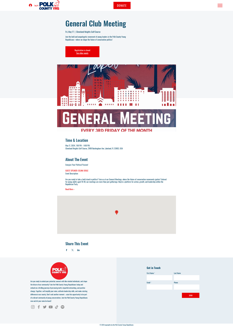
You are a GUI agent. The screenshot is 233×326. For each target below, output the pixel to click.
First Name (150, 273)
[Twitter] (44, 307)
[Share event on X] (72, 250)
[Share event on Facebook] (66, 250)
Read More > (69, 189)
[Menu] (220, 5)
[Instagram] (32, 307)
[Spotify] (62, 307)
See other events (82, 53)
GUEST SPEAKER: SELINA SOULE (76, 170)
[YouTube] (50, 307)
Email (148, 282)
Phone (176, 282)
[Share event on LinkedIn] (78, 250)
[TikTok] (56, 307)
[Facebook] (38, 307)
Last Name (177, 273)
